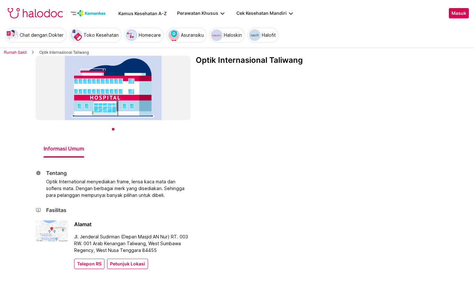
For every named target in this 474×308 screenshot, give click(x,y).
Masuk (458, 13)
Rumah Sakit (15, 52)
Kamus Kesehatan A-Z (142, 13)
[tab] (64, 149)
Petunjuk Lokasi (127, 263)
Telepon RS (89, 263)
